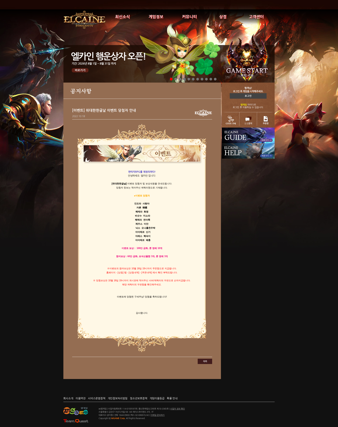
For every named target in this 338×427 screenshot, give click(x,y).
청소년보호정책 (138, 398)
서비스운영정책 (96, 398)
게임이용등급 (157, 398)
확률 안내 (172, 398)
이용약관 (81, 398)
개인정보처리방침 (117, 398)
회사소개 (68, 398)
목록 (205, 361)
